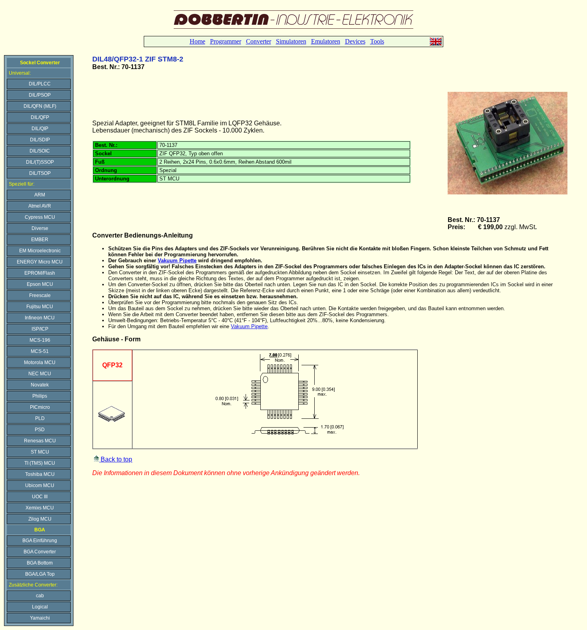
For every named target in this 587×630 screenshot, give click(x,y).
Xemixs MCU (40, 508)
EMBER (39, 239)
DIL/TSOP (40, 173)
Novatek (40, 385)
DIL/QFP (40, 117)
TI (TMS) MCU (39, 463)
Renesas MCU (40, 441)
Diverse (40, 228)
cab (40, 595)
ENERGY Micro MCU (40, 262)
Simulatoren (291, 41)
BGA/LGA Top (40, 574)
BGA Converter (40, 552)
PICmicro (40, 407)
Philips (39, 396)
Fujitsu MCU (39, 306)
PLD (40, 418)
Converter (258, 41)
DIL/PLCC (40, 84)
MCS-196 (40, 340)
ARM (39, 195)
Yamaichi (40, 618)
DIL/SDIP (40, 140)
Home (197, 41)
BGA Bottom (40, 563)
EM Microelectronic (40, 251)
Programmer (225, 41)
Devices (355, 41)
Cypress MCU (40, 217)
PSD (40, 429)
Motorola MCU (40, 362)
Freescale (40, 295)
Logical (40, 607)
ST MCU (40, 452)
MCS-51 (40, 351)
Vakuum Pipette (177, 260)
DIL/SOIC (40, 151)
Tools (377, 41)
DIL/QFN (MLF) (40, 106)
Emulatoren (325, 41)
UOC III (40, 496)
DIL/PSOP (40, 95)
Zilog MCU (40, 519)
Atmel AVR (39, 206)
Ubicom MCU (39, 485)
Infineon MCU (40, 318)
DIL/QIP (40, 128)
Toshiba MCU (40, 474)
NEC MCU (39, 373)
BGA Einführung (39, 540)
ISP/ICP (40, 329)
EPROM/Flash (39, 273)
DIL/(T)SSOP (40, 162)
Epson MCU (40, 284)
